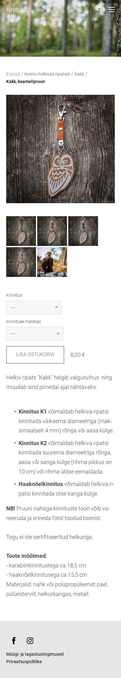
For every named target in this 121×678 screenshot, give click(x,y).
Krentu (16, 9)
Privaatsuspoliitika (24, 661)
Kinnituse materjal (23, 321)
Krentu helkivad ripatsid (47, 74)
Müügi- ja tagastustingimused (35, 654)
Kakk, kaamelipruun (25, 81)
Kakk (79, 74)
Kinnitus (14, 295)
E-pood (13, 74)
